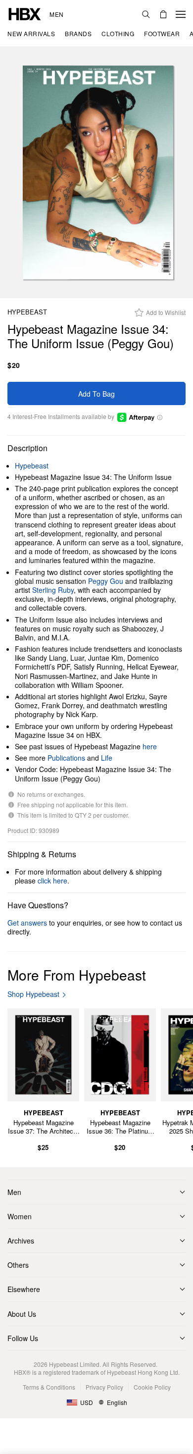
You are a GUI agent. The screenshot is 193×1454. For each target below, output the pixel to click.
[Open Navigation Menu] (181, 14)
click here (52, 880)
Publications (66, 758)
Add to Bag (96, 394)
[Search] (146, 14)
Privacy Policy (104, 1387)
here (150, 746)
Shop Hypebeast (33, 994)
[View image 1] (96, 172)
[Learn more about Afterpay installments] (159, 416)
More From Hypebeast (76, 975)
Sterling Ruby (53, 590)
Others (18, 1265)
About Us (21, 1314)
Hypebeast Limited (74, 1364)
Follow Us (22, 1338)
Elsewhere (23, 1289)
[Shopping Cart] (163, 14)
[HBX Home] (24, 13)
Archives (20, 1241)
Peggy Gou (105, 581)
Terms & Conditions (49, 1387)
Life (106, 758)
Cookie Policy (152, 1387)
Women (19, 1216)
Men (56, 14)
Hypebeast (27, 312)
